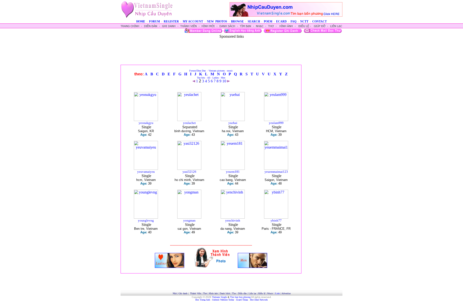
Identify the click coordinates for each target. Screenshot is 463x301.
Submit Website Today (223, 299)
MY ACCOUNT (193, 21)
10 (224, 81)
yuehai (232, 123)
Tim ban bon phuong (240, 297)
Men (223, 77)
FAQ (293, 21)
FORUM (154, 21)
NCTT (304, 21)
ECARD (281, 21)
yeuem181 (233, 171)
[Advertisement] (231, 49)
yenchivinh (232, 220)
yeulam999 (276, 123)
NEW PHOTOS (217, 21)
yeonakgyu (146, 123)
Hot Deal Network (259, 299)
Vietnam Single (219, 297)
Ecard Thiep (242, 299)
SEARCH (254, 21)
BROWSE (237, 21)
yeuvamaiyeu (146, 171)
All (208, 77)
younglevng (146, 220)
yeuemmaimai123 (276, 171)
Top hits (201, 77)
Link (277, 293)
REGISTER (171, 21)
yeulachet (189, 123)
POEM (268, 21)
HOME (140, 21)
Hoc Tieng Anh (202, 299)
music (230, 70)
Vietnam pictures (217, 70)
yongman (189, 220)
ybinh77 (276, 220)
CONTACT (319, 21)
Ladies (215, 77)
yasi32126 (189, 171)
